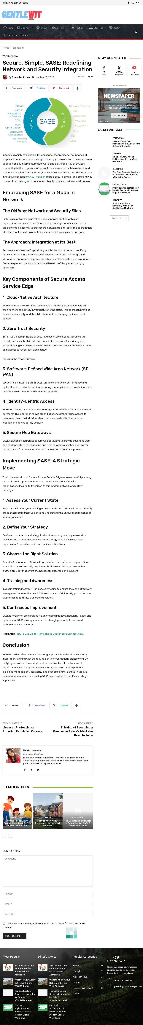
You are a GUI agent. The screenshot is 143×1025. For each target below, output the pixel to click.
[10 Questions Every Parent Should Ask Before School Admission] (17, 811)
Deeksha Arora (21, 77)
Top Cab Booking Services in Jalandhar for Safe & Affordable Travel (77, 823)
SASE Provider (36, 176)
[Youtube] (137, 3)
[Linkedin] (37, 769)
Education (17, 818)
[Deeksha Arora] (6, 77)
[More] (77, 88)
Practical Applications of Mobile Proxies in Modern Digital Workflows (125, 190)
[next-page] (11, 835)
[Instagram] (31, 769)
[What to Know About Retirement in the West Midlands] (47, 811)
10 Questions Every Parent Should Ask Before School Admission (17, 823)
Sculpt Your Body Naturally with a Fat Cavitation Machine (122, 205)
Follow (119, 67)
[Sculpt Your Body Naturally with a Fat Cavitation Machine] (104, 204)
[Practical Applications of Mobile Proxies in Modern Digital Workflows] (104, 188)
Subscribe (134, 67)
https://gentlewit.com (33, 754)
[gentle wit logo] (22, 15)
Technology (18, 47)
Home (6, 47)
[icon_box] (31, 3)
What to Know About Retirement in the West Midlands (47, 823)
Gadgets (117, 200)
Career (47, 818)
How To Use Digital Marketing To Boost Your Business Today (50, 633)
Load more (118, 218)
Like (104, 67)
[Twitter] (133, 3)
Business (77, 818)
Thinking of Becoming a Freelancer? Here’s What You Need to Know (73, 731)
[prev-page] (5, 835)
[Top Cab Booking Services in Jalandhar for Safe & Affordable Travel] (78, 811)
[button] (136, 31)
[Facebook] (128, 3)
